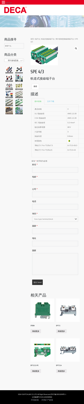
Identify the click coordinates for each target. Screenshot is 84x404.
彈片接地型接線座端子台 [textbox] (14, 60)
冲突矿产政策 (47, 400)
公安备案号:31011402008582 (42, 397)
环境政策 (35, 400)
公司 (35, 189)
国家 (35, 226)
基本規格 (37, 101)
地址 (34, 238)
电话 (34, 201)
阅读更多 (35, 331)
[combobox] (14, 60)
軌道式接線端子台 (47, 39)
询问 (35, 214)
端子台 (37, 39)
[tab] (35, 86)
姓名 (35, 164)
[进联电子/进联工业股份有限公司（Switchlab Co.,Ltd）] (15, 10)
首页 (32, 39)
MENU (9, 2)
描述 (35, 86)
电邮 (35, 177)
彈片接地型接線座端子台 (65, 39)
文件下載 (50, 101)
